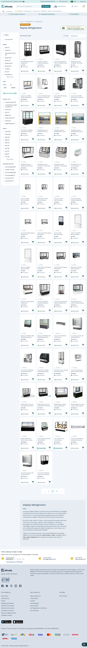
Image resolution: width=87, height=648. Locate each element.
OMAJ (44, 535)
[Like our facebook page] (3, 586)
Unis (59, 535)
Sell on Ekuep (63, 596)
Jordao (53, 535)
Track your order (63, 1)
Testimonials (34, 598)
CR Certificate (34, 610)
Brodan (48, 535)
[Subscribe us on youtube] (17, 586)
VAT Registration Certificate (38, 608)
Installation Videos (6, 615)
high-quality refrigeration (30, 537)
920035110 (9, 559)
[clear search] (40, 6)
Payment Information (7, 606)
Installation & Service (7, 610)
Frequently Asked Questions (47, 1)
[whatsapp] (84, 644)
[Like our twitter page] (8, 586)
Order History (5, 598)
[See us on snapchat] (21, 586)
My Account (4, 596)
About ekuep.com (35, 596)
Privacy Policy (34, 606)
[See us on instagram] (12, 586)
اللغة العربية (83, 1)
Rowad (3, 601)
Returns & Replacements (8, 613)
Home (22, 21)
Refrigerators (39, 21)
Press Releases (34, 603)
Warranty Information (7, 608)
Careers (32, 601)
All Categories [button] (9, 11)
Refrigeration (29, 21)
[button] (73, 1)
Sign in (76, 6)
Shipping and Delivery (7, 603)
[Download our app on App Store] (18, 622)
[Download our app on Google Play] (6, 622)
